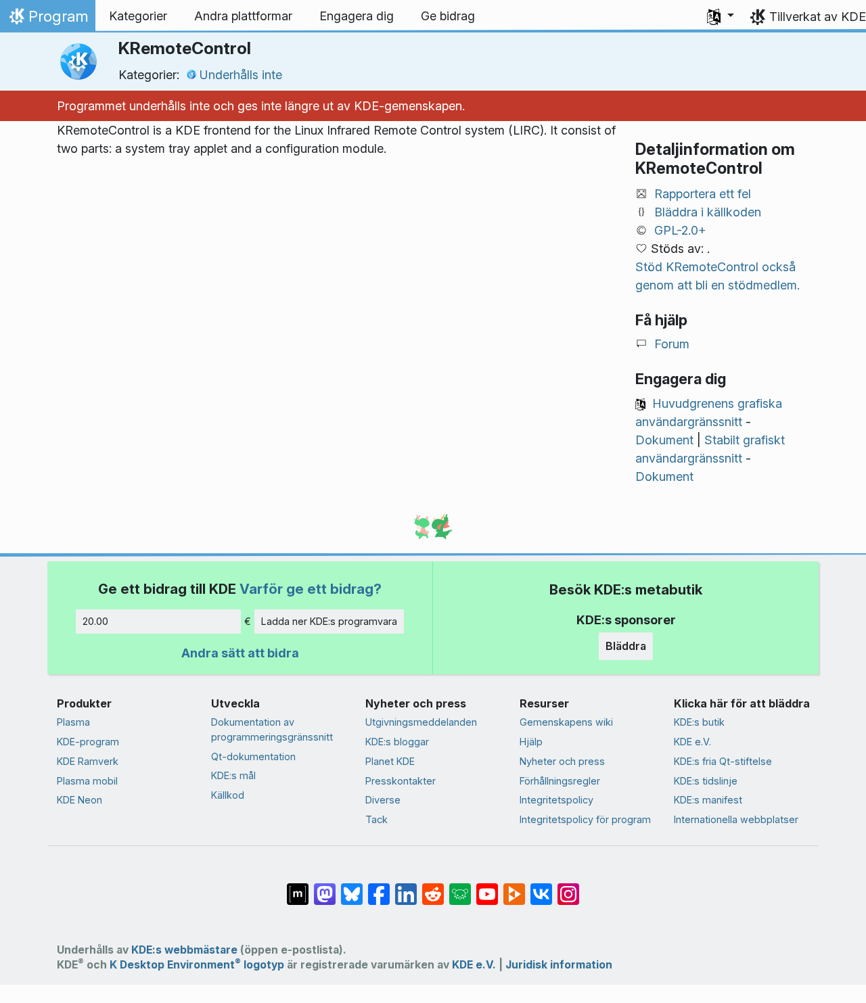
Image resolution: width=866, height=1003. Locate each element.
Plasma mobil (87, 781)
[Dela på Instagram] (568, 887)
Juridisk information (558, 964)
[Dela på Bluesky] (352, 887)
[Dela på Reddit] (433, 887)
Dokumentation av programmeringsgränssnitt (272, 729)
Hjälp (531, 741)
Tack (376, 819)
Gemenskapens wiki (566, 722)
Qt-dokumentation (253, 756)
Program (47, 19)
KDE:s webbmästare (184, 949)
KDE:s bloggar (397, 741)
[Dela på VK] (541, 887)
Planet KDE (390, 761)
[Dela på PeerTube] (514, 887)
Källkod (227, 795)
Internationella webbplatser (736, 819)
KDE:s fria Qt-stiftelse (723, 761)
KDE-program (88, 741)
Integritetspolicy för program (585, 819)
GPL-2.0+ (680, 230)
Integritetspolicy (556, 800)
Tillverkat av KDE (817, 16)
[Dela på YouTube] (487, 887)
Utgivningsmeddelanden (421, 722)
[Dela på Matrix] (298, 887)
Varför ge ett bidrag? (311, 588)
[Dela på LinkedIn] (406, 887)
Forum (671, 344)
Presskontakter (400, 781)
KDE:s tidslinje (705, 781)
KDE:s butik (699, 722)
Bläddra (626, 646)
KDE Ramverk (87, 761)
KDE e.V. (692, 741)
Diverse (383, 800)
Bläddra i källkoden (707, 212)
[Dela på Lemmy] (460, 887)
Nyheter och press (562, 761)
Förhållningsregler (560, 781)
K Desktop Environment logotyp (197, 964)
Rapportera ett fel (702, 194)
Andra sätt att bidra (240, 653)
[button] (720, 16)
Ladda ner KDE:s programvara (329, 621)
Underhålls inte (241, 75)
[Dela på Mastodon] (325, 887)
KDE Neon (79, 800)
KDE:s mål (233, 775)
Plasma (73, 722)
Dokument (664, 440)
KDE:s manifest (708, 800)
